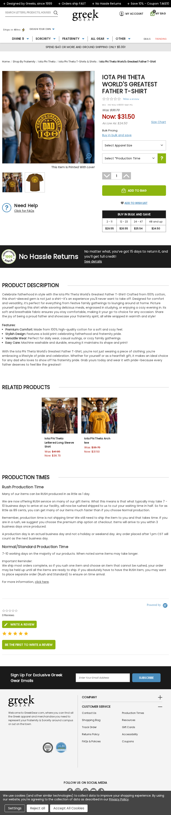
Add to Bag (137, 190)
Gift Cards (128, 727)
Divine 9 (18, 39)
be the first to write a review (29, 644)
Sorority (43, 39)
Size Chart (158, 122)
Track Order (89, 727)
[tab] (19, 624)
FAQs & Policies (91, 741)
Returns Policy (90, 734)
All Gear (97, 39)
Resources (128, 720)
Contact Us (89, 713)
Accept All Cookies (68, 808)
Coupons (128, 741)
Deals (147, 39)
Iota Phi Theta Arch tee (97, 440)
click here (42, 582)
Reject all (37, 808)
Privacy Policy (118, 799)
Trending (161, 39)
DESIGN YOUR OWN (40, 29)
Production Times (133, 713)
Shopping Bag (91, 720)
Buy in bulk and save (117, 135)
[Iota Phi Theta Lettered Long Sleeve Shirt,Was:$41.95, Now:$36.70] (60, 416)
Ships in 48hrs (11, 29)
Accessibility (130, 734)
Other (121, 39)
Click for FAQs (24, 211)
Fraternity (71, 39)
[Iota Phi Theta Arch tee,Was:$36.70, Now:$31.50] (99, 416)
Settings (14, 808)
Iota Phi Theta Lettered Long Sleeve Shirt (59, 442)
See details (93, 261)
